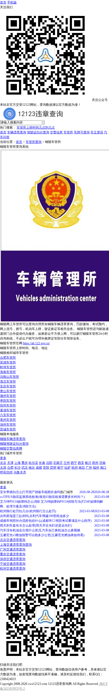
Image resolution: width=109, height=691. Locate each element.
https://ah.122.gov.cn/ (36, 343)
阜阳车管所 (8, 400)
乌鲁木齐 (19, 472)
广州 (89, 467)
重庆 (24, 463)
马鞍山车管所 (9, 377)
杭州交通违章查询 (12, 568)
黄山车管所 (8, 391)
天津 (10, 463)
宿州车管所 (8, 405)
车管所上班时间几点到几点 (36, 127)
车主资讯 (96, 132)
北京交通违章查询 (12, 540)
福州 (96, 467)
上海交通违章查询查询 (16, 544)
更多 (3, 458)
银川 (88, 463)
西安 (81, 463)
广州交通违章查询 (12, 549)
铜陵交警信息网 (11, 448)
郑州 (95, 463)
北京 (3, 463)
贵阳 (46, 467)
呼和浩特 (6, 472)
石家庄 (58, 463)
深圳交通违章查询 (12, 559)
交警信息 (56, 132)
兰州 (66, 463)
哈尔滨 (33, 463)
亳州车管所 (8, 420)
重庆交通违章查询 (12, 554)
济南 (102, 463)
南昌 (82, 467)
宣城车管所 (8, 429)
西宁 (74, 463)
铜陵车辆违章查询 (12, 439)
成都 (39, 467)
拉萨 (67, 467)
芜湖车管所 (8, 362)
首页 (3, 2)
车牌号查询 (82, 132)
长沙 (17, 467)
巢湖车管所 (8, 410)
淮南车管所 (8, 372)
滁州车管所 (8, 396)
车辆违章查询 (16, 132)
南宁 (60, 467)
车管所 (68, 132)
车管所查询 (34, 142)
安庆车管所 (8, 386)
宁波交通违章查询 (12, 564)
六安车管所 (8, 415)
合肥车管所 (8, 357)
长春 (42, 463)
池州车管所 (8, 424)
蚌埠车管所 (8, 367)
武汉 (24, 467)
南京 (32, 467)
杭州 (74, 467)
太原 (3, 467)
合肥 (10, 467)
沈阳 (49, 463)
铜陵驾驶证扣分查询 (14, 444)
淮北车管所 (8, 381)
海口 (103, 467)
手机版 (12, 2)
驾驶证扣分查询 (38, 132)
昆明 (53, 467)
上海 (17, 463)
